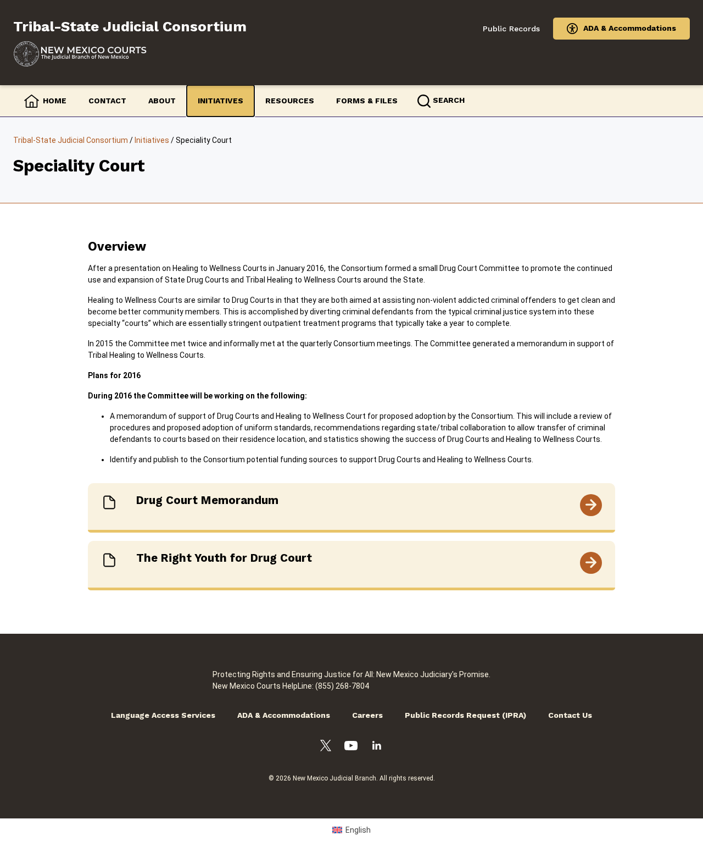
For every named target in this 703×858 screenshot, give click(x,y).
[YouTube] (351, 747)
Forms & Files (367, 100)
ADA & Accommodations (629, 28)
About (162, 100)
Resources (289, 100)
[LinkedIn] (377, 747)
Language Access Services (163, 715)
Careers (367, 715)
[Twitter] (325, 747)
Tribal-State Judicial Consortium (70, 140)
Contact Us (570, 715)
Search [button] (449, 100)
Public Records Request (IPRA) (465, 715)
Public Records (511, 28)
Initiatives (220, 100)
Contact (107, 100)
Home (54, 100)
